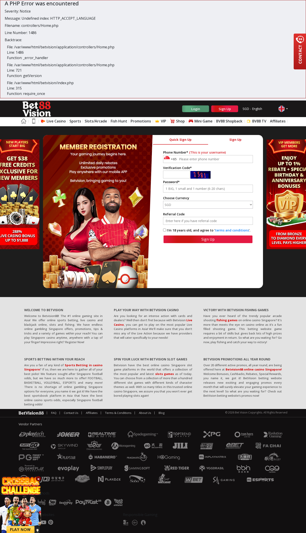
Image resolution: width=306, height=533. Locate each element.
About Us (145, 413)
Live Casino (56, 121)
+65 (174, 159)
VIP (163, 121)
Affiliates (278, 121)
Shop (180, 121)
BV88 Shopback (229, 121)
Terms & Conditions (118, 413)
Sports (75, 121)
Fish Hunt (119, 121)
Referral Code (174, 214)
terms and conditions (232, 230)
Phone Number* (194, 152)
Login (195, 109)
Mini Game (203, 121)
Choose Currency (176, 198)
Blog (161, 413)
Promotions (141, 121)
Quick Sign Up (180, 139)
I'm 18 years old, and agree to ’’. (208, 230)
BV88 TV (258, 121)
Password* (171, 182)
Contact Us (71, 413)
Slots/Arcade (96, 121)
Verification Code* (177, 168)
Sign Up (225, 109)
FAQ (53, 413)
